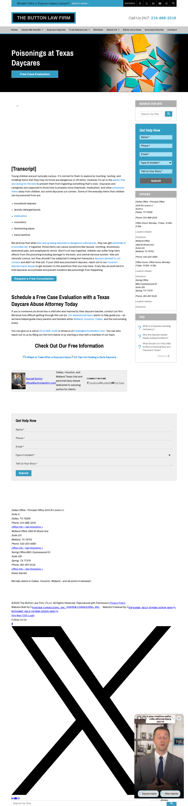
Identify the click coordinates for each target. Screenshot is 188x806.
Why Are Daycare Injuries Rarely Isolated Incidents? (154, 337)
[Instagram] (166, 3)
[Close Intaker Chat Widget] (179, 718)
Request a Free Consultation (34, 278)
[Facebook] (140, 3)
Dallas (99, 319)
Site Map (16, 615)
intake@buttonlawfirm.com (89, 331)
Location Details (143, 232)
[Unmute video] (139, 718)
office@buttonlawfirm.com (41, 383)
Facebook (94, 383)
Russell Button (34, 378)
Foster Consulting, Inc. (83, 607)
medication (20, 216)
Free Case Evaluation (35, 74)
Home (14, 30)
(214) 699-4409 (48, 331)
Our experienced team (80, 315)
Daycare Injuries (56, 30)
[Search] (173, 3)
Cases (31, 30)
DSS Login (28, 615)
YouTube (119, 383)
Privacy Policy (117, 603)
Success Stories (154, 30)
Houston (89, 319)
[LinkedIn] (153, 3)
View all (162, 356)
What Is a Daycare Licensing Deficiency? (155, 328)
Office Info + (18, 527)
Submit (156, 180)
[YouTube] (160, 3)
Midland (78, 319)
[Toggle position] (173, 718)
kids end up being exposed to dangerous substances (66, 243)
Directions (140, 237)
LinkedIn (106, 383)
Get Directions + (34, 527)
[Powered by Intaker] (164, 800)
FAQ (142, 317)
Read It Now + (80, 3)
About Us (112, 30)
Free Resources (78, 30)
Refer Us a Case (132, 30)
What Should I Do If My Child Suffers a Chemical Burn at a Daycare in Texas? (155, 346)
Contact (172, 30)
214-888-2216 (163, 18)
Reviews (98, 30)
